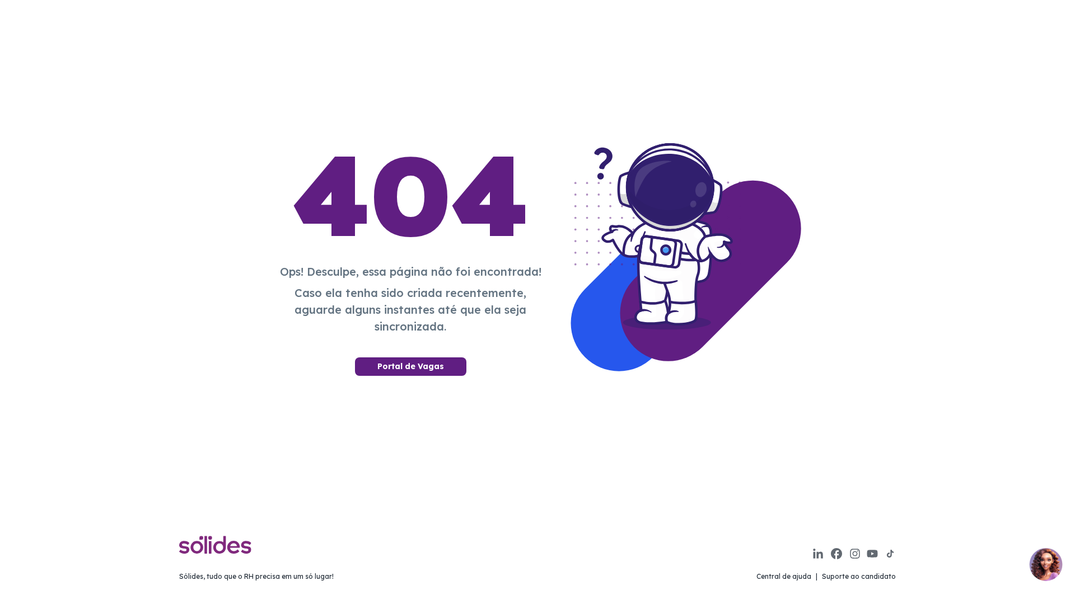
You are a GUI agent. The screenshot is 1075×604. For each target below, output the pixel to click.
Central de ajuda (783, 576)
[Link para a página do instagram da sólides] (855, 554)
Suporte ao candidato (859, 576)
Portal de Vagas (410, 366)
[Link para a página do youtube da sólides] (872, 554)
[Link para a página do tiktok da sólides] (890, 554)
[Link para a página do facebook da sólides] (836, 553)
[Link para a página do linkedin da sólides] (818, 554)
